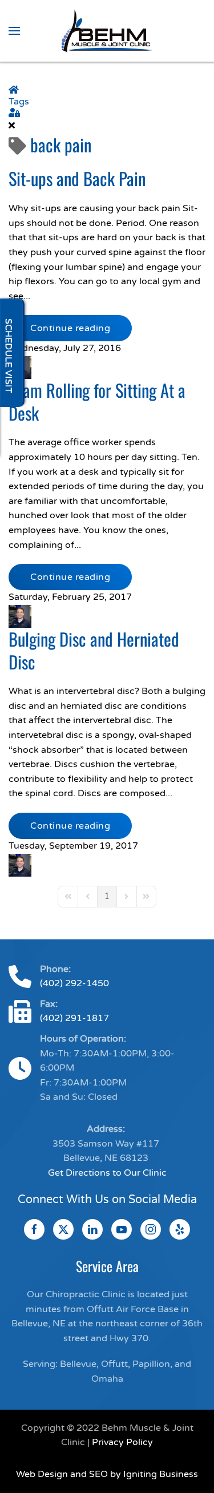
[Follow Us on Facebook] (34, 1229)
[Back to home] (107, 31)
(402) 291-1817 (74, 1018)
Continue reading (70, 328)
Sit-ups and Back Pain (77, 178)
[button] (14, 31)
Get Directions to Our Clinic (107, 1173)
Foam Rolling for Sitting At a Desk (97, 401)
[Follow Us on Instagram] (150, 1229)
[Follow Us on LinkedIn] (92, 1229)
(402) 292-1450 (74, 983)
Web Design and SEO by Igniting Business (107, 1474)
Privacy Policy (122, 1442)
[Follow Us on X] (63, 1229)
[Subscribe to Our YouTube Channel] (121, 1229)
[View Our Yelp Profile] (179, 1229)
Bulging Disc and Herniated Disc (94, 650)
